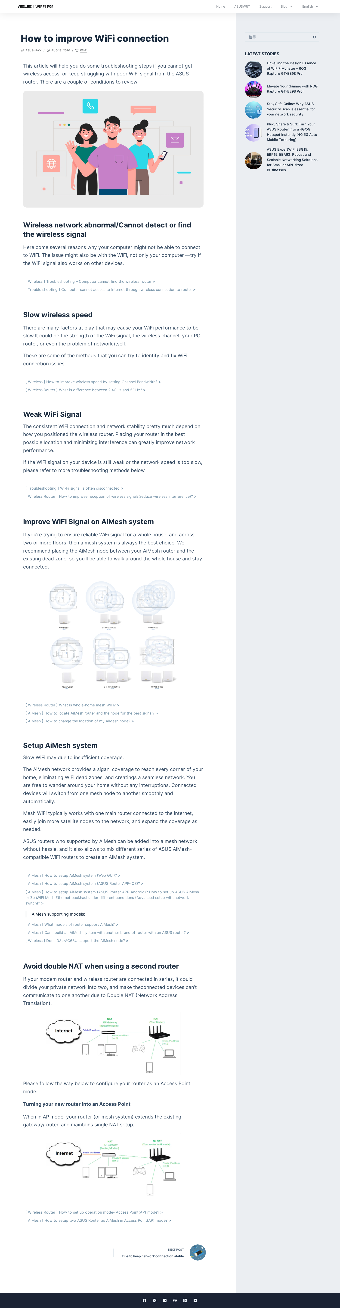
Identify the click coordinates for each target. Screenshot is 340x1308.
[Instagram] (165, 1300)
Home (220, 6)
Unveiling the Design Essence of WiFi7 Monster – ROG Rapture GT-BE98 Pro (291, 68)
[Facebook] (144, 1300)
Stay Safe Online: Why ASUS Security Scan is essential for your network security (291, 109)
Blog (284, 6)
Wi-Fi (83, 50)
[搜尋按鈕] (314, 37)
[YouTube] (195, 1300)
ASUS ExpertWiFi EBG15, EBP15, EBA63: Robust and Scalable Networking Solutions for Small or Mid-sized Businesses (292, 159)
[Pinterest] (175, 1300)
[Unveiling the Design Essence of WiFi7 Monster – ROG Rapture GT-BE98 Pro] (253, 69)
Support (265, 6)
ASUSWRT (242, 6)
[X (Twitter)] (154, 1300)
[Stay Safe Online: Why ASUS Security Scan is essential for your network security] (253, 110)
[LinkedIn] (185, 1300)
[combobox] (277, 37)
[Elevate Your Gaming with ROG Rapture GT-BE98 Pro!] (253, 89)
